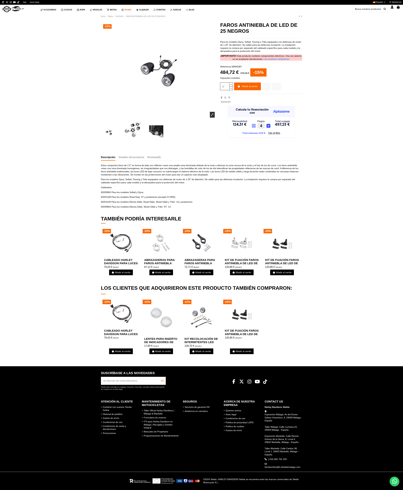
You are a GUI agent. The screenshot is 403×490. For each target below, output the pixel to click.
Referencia (225, 66)
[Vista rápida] (125, 256)
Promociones (109, 433)
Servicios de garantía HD (197, 407)
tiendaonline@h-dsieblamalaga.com (282, 467)
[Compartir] (221, 97)
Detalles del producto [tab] (131, 157)
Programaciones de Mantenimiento (161, 435)
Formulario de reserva (155, 417)
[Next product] (301, 16)
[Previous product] (300, 16)
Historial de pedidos (112, 414)
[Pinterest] (229, 97)
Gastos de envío (111, 418)
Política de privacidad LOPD (239, 422)
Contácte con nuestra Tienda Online (117, 408)
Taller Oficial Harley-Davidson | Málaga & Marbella (159, 412)
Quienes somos (233, 410)
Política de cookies (235, 426)
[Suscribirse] (162, 381)
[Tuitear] (225, 97)
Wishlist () (396, 2)
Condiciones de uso (112, 422)
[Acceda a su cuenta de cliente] (392, 7)
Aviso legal (34, 2)
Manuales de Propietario (156, 431)
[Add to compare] (276, 86)
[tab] (154, 158)
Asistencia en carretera (196, 411)
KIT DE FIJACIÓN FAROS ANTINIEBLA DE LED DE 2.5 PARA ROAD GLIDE (242, 263)
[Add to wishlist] (266, 86)
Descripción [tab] (108, 157)
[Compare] (121, 256)
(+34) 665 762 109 (277, 459)
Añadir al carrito (250, 86)
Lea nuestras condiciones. (277, 59)
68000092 (226, 102)
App (25, 2)
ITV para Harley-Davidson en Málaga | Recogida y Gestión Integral (158, 424)
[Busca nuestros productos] (384, 9)
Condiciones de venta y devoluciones (114, 427)
